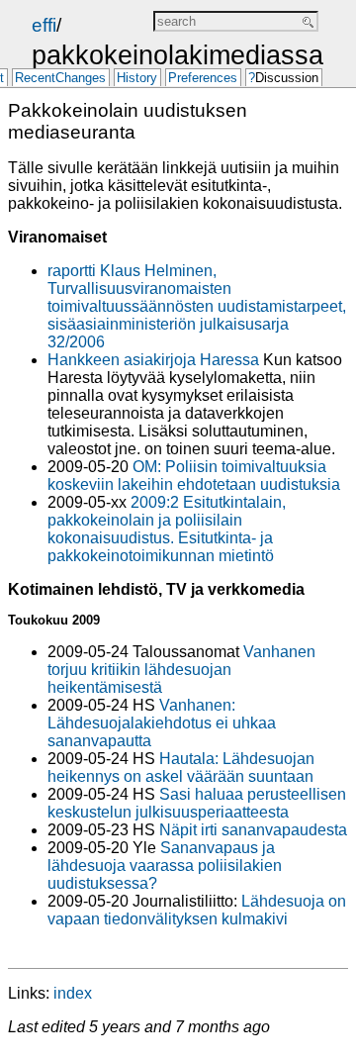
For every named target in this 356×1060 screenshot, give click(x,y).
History (137, 78)
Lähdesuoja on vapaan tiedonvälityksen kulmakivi (196, 910)
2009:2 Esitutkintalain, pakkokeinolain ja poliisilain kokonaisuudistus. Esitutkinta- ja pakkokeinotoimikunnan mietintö (166, 529)
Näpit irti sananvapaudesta (253, 829)
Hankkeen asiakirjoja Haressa (153, 359)
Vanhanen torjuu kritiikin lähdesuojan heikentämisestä (181, 669)
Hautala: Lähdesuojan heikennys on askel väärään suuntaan (180, 767)
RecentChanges (60, 78)
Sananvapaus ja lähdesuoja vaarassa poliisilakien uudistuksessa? (164, 865)
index (72, 993)
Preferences (202, 78)
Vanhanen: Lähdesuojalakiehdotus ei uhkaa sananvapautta (161, 723)
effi (44, 25)
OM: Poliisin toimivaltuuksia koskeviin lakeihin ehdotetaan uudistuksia (193, 475)
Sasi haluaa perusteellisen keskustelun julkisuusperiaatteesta (196, 803)
